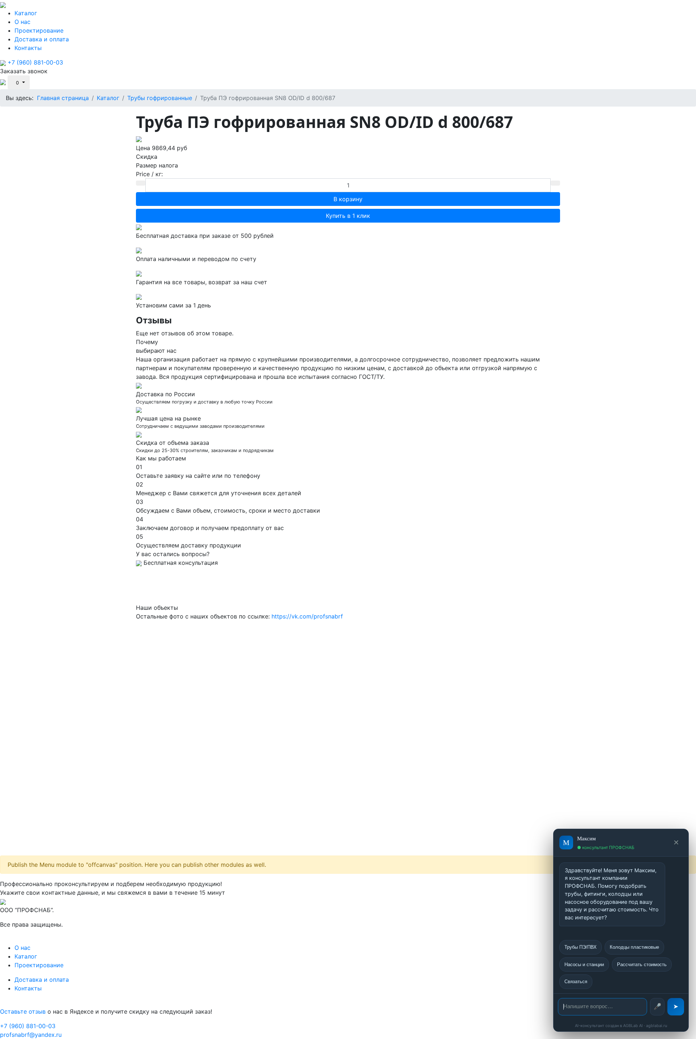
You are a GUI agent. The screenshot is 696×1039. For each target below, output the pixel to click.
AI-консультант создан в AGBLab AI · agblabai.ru (621, 1025)
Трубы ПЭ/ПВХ (580, 947)
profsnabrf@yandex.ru (31, 1034)
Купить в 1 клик (348, 215)
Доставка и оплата (41, 39)
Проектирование (38, 30)
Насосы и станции (584, 964)
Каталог (25, 13)
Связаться (575, 981)
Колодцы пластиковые (634, 947)
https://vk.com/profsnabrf (307, 616)
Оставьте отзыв (23, 1011)
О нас (22, 21)
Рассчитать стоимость (642, 964)
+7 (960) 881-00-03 (35, 62)
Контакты (28, 47)
